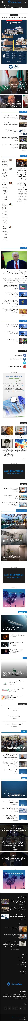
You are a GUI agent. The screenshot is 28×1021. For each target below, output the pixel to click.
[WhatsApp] (24, 1008)
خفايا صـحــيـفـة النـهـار (14, 716)
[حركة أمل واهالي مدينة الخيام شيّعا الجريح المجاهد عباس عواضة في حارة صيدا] (14, 743)
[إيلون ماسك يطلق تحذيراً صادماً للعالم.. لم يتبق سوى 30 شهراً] (5, 651)
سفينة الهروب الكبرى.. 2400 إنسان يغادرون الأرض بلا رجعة (12, 628)
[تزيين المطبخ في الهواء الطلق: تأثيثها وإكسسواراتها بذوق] (14, 537)
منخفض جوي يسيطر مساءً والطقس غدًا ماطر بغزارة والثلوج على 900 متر (14, 794)
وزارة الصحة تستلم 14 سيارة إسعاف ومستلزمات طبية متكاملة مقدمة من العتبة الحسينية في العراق (13, 673)
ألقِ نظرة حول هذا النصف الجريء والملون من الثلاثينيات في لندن (14, 525)
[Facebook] (2, 5)
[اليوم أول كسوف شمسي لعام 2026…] (5, 637)
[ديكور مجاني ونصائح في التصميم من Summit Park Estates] (14, 553)
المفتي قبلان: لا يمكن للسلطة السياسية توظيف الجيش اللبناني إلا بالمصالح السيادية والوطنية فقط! (10, 756)
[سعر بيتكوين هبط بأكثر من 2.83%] (7, 430)
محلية (16, 447)
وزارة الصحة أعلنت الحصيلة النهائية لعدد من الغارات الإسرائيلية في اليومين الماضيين (16, 689)
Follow (12, 359)
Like (15, 355)
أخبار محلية (23, 155)
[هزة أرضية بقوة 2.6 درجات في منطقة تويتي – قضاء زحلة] (23, 810)
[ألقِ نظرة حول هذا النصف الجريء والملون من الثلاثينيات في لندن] (14, 521)
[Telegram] (13, 1008)
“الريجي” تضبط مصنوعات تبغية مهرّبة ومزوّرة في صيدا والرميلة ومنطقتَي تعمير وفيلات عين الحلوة (10, 763)
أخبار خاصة (14, 825)
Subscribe (11, 366)
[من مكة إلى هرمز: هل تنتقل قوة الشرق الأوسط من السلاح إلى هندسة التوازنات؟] (23, 132)
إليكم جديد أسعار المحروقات (13, 339)
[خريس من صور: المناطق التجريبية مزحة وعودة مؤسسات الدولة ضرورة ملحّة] (10, 169)
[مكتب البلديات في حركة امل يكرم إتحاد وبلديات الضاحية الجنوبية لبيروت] (23, 124)
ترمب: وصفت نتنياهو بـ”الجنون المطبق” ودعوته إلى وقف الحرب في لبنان (15, 273)
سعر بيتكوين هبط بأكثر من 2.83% (12, 927)
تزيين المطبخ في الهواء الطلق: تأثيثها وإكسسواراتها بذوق (12, 540)
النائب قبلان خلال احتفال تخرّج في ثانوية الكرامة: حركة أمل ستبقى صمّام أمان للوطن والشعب (18, 901)
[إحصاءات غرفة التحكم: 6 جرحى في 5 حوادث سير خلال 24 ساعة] (23, 803)
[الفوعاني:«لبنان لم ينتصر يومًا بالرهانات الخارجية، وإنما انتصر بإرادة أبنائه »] (14, 859)
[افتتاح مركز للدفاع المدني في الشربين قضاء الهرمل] (10, 160)
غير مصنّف (3, 447)
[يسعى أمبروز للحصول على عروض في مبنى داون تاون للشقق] (23, 504)
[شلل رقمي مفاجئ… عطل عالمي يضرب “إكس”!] (5, 644)
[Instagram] (4, 5)
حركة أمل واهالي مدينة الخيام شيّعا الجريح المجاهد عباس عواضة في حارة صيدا (14, 747)
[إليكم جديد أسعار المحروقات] (23, 341)
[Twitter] (6, 5)
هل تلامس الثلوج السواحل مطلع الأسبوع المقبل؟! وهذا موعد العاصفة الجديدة (21, 450)
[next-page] (23, 151)
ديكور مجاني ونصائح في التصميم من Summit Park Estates (12, 556)
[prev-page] (25, 151)
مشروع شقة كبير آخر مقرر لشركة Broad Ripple (21, 436)
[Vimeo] (8, 5)
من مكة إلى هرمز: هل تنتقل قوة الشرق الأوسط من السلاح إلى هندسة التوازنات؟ (17, 916)
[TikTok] (16, 1008)
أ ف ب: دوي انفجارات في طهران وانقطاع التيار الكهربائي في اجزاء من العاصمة (10, 287)
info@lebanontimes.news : (16, 1017)
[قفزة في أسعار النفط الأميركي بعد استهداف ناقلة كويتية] (23, 294)
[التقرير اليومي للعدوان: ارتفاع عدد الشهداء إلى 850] (5, 697)
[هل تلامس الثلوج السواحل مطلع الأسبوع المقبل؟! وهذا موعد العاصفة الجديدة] (21, 443)
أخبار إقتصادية (21, 328)
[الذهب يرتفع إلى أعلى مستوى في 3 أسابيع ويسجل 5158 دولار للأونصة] (23, 311)
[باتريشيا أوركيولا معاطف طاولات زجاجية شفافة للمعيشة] (23, 497)
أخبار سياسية (25, 82)
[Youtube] (10, 5)
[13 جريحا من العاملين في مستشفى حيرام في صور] (5, 682)
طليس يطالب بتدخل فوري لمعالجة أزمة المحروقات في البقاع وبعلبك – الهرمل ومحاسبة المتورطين (4, 232)
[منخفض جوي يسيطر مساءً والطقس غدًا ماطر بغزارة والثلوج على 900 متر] (14, 789)
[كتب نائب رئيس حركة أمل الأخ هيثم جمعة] (23, 146)
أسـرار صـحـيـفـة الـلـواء (14, 708)
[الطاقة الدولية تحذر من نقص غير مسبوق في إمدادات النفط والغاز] (23, 326)
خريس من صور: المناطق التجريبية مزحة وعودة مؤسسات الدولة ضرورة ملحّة (4, 173)
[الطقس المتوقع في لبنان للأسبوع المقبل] (23, 771)
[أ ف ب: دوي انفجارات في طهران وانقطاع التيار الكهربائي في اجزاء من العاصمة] (23, 287)
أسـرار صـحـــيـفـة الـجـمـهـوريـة (14, 724)
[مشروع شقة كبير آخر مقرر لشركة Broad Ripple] (21, 430)
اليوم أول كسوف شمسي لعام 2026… (17, 635)
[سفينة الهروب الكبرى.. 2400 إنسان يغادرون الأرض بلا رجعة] (14, 623)
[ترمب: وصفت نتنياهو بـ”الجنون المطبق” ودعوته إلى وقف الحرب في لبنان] (14, 260)
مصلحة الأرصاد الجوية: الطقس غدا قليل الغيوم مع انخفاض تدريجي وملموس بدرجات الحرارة (10, 817)
